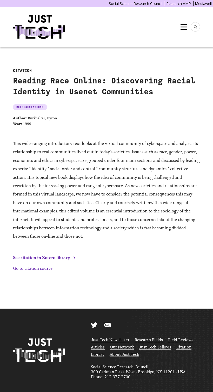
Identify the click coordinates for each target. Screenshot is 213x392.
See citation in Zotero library (41, 258)
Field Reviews (180, 340)
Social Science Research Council (135, 3)
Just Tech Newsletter (110, 340)
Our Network (122, 347)
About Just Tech (124, 354)
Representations (30, 107)
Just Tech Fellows (155, 347)
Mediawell (203, 3)
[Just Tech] (39, 27)
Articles (98, 347)
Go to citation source (32, 268)
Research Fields (149, 340)
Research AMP (178, 3)
